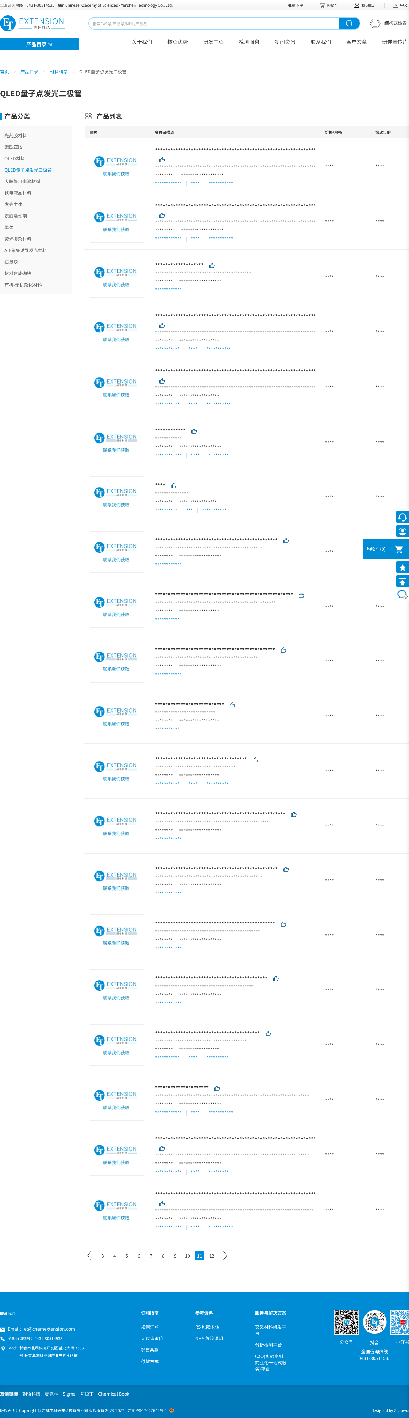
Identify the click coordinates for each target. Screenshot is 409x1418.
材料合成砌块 (17, 273)
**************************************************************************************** (267, 205)
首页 (4, 71)
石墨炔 (11, 261)
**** (160, 485)
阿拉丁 (87, 1394)
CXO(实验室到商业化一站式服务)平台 (270, 1362)
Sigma (69, 1394)
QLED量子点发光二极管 (28, 170)
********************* (182, 1088)
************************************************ (216, 540)
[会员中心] (402, 531)
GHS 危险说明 (209, 1338)
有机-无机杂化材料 (23, 284)
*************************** (189, 704)
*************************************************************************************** (266, 150)
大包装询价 (152, 1338)
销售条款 (150, 1350)
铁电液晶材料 (17, 193)
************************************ (201, 759)
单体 (8, 227)
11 (199, 1255)
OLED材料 (14, 158)
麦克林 (51, 1394)
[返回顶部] (402, 581)
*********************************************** (215, 649)
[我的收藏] (402, 567)
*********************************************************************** (245, 1194)
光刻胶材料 (15, 135)
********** (206, 502)
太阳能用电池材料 (22, 181)
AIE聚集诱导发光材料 (25, 250)
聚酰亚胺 (13, 147)
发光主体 (13, 204)
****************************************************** (224, 595)
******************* (179, 265)
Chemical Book (113, 1394)
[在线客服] (402, 517)
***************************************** (207, 1033)
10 (187, 1255)
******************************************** (211, 978)
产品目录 (29, 71)
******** (164, 281)
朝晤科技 (31, 1394)
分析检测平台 (268, 1344)
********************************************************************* (243, 1139)
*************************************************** (220, 814)
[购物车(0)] (394, 549)
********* (165, 175)
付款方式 (150, 1361)
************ (210, 175)
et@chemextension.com (49, 1328)
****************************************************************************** (254, 371)
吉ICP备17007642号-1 (147, 1410)
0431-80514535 (41, 5)
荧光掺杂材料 (17, 238)
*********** (207, 341)
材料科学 (59, 71)
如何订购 (150, 1327)
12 (211, 1255)
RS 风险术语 (207, 1327)
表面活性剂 (15, 216)
